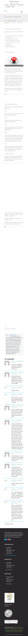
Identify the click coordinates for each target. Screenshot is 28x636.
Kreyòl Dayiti (11, 631)
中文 (22, 627)
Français (14, 630)
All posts (9, 20)
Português (20, 631)
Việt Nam (6, 628)
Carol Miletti (7, 22)
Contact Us (7, 4)
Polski (7, 631)
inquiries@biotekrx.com (11, 555)
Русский (11, 628)
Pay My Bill (8, 6)
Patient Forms (13, 4)
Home (6, 20)
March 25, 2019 (13, 22)
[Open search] (15, 7)
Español (19, 627)
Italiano (7, 630)
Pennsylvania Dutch (17, 628)
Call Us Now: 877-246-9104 (14, 1)
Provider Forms (20, 4)
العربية (11, 630)
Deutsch (18, 630)
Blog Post (14, 20)
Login (13, 6)
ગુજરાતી (22, 630)
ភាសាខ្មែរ (16, 631)
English (15, 627)
